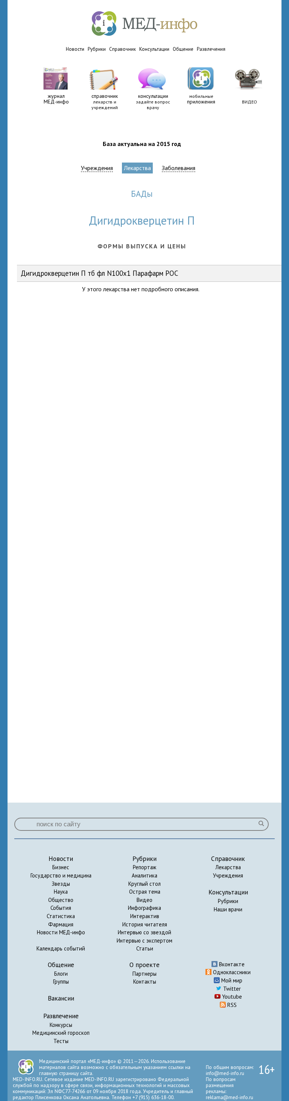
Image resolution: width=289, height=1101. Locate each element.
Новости (75, 49)
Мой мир (231, 980)
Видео (144, 899)
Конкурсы (61, 1024)
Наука (61, 891)
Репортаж (144, 867)
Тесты (60, 1041)
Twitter (231, 988)
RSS (231, 1004)
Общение (183, 49)
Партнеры (144, 973)
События (60, 907)
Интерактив (144, 916)
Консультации (154, 49)
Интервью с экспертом (144, 940)
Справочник (122, 49)
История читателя (144, 924)
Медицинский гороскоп (61, 1032)
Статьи (144, 948)
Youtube (231, 996)
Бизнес (60, 867)
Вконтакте (231, 964)
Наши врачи (228, 909)
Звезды (61, 883)
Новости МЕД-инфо (61, 932)
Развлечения (211, 49)
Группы (61, 981)
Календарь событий (61, 948)
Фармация (60, 924)
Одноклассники (231, 972)
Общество (60, 899)
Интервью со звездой (144, 932)
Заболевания (178, 168)
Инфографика (144, 907)
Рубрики (97, 49)
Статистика (61, 916)
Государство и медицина (60, 875)
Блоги (61, 973)
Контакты (144, 981)
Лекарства (137, 168)
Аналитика (144, 875)
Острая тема (144, 891)
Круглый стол (144, 883)
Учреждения (97, 168)
